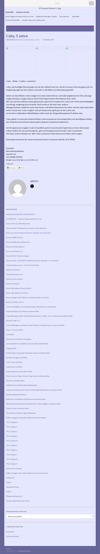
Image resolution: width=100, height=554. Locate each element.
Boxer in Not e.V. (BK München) (18, 224)
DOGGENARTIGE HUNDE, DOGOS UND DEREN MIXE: (27, 344)
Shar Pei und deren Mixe (15, 381)
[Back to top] (94, 548)
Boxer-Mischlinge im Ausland (17, 293)
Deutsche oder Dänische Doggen (18, 339)
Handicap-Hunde (12, 487)
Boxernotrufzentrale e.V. (15, 247)
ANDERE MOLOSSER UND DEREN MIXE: (21, 385)
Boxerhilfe (9, 12)
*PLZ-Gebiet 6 (11, 450)
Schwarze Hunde (22, 12)
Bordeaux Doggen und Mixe (16, 358)
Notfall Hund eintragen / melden (46, 16)
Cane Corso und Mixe (14, 362)
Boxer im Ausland (12, 284)
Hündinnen (10, 478)
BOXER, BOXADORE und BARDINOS (20, 214)
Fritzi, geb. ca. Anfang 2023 (79, 29)
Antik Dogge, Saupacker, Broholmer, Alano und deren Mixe (28, 353)
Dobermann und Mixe (14, 367)
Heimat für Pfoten (13, 270)
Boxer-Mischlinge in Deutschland (18, 288)
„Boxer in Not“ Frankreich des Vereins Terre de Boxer (26, 228)
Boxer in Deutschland (14, 279)
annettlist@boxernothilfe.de (25, 160)
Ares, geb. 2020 (16, 29)
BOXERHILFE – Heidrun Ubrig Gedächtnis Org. (24, 219)
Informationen (64, 16)
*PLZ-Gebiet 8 (11, 459)
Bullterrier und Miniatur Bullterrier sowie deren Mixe (26, 399)
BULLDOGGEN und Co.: (15, 302)
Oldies (8, 492)
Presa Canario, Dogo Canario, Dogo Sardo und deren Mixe (28, 376)
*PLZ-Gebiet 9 (11, 464)
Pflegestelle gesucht (14, 496)
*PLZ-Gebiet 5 (11, 445)
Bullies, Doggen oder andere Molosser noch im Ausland (27, 473)
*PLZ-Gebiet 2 (11, 431)
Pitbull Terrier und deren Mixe (17, 408)
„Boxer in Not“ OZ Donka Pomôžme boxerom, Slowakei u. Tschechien (32, 260)
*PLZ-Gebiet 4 (11, 441)
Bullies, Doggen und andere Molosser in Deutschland (26, 418)
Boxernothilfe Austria (14, 237)
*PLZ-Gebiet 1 (11, 427)
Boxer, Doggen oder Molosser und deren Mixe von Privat (27, 297)
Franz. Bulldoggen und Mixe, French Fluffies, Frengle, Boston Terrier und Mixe (35, 325)
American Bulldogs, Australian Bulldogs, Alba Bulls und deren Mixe (31, 307)
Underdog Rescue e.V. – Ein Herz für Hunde (22, 265)
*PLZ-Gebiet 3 (11, 436)
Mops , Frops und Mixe (14, 330)
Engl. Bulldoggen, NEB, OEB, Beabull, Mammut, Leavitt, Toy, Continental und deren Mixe (39, 316)
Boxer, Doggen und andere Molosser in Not (19, 16)
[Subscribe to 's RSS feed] (7, 2)
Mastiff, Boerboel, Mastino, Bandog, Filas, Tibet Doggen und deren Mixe (33, 404)
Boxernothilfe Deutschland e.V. (18, 242)
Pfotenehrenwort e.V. (14, 274)
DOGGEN (10, 334)
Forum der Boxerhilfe (12, 20)
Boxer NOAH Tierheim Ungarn (17, 256)
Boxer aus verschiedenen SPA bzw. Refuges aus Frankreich (28, 233)
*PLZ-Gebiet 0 (11, 422)
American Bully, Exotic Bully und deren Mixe (22, 311)
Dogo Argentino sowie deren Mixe (19, 371)
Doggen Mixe (11, 348)
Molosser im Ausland (14, 468)
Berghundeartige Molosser (16, 394)
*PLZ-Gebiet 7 (11, 455)
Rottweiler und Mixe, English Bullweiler (21, 413)
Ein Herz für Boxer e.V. (14, 251)
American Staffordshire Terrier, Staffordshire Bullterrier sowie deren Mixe (34, 390)
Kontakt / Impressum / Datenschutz (33, 20)
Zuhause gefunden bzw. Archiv (29, 40)
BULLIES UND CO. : (13, 321)
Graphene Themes (25, 551)
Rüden (8, 482)
